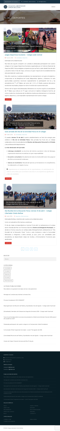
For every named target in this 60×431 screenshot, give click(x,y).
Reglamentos (7, 409)
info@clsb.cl (8, 361)
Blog (5, 413)
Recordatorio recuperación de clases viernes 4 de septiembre (20, 289)
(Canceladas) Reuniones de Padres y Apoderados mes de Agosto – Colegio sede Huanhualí (28, 335)
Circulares (7, 271)
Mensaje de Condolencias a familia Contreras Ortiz (17, 294)
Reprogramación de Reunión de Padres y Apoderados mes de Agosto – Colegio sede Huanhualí (29, 305)
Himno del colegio (9, 411)
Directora (6, 407)
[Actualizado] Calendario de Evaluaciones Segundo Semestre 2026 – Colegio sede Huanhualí (28, 311)
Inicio (5, 405)
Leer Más (8, 99)
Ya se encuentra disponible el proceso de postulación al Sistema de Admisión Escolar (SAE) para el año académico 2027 (28, 392)
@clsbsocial (11, 367)
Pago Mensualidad (35, 409)
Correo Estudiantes (9, 421)
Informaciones (24, 216)
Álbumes (32, 411)
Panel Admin (33, 419)
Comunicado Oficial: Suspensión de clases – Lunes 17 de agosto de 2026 (23, 330)
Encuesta (6, 277)
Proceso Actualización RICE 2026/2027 (14, 300)
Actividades (19, 57)
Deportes (24, 57)
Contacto (33, 413)
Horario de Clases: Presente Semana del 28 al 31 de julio (18, 341)
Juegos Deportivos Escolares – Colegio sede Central (23, 55)
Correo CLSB (7, 419)
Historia (32, 407)
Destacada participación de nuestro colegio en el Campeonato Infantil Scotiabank (26, 324)
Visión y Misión (34, 405)
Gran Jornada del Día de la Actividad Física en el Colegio (25, 132)
